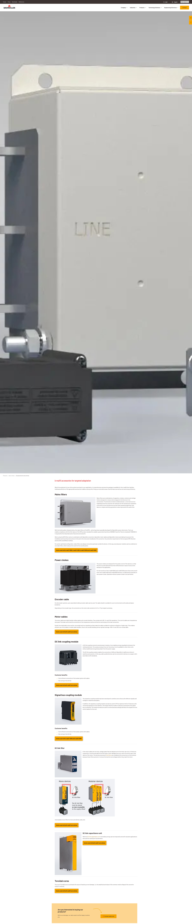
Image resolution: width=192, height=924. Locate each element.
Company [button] (123, 7)
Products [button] (142, 7)
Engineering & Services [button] (170, 7)
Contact (184, 7)
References (21, 2)
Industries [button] (132, 7)
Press (9, 2)
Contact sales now (109, 916)
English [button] (175, 2)
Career (4, 2)
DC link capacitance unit (93, 836)
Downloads (14, 2)
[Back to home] (9, 7)
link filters (109, 755)
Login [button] (166, 2)
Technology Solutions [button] (154, 7)
